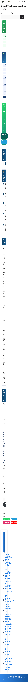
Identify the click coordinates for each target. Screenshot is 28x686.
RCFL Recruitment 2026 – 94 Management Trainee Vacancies (9, 642)
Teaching (5, 44)
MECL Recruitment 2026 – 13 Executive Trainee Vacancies (8, 652)
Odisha (5, 91)
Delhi (6, 87)
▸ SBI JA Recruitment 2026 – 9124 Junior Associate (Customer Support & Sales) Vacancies (4, 262)
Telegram (15, 519)
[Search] (22, 17)
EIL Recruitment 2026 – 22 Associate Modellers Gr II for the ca (8, 588)
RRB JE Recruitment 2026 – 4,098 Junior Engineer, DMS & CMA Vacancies (8, 621)
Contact (15, 677)
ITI (5, 39)
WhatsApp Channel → (4, 136)
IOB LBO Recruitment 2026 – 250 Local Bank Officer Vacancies (8, 610)
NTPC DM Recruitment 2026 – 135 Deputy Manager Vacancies (8, 632)
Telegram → (4, 141)
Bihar (6, 80)
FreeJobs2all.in (16, 676)
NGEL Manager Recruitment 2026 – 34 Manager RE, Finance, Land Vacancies (8, 575)
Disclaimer (24, 677)
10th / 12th (5, 35)
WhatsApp (7, 519)
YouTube (15, 522)
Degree (5, 41)
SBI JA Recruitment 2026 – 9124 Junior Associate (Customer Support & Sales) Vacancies (8, 561)
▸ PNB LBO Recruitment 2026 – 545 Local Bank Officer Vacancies (4, 315)
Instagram (7, 522)
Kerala (6, 68)
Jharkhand (6, 94)
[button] (20, 2)
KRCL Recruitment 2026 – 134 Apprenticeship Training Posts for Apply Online (9, 600)
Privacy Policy (3, 678)
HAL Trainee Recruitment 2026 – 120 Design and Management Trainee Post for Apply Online (9, 664)
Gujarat (6, 84)
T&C (19, 677)
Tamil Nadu (6, 65)
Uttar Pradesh (6, 76)
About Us (9, 678)
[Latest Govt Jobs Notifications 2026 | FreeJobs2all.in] (6, 2)
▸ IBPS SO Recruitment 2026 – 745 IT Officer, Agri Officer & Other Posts (4, 372)
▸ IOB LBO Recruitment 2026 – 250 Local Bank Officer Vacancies (4, 290)
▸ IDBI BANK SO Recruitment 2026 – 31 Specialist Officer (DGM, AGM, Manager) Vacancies (4, 343)
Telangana (6, 73)
